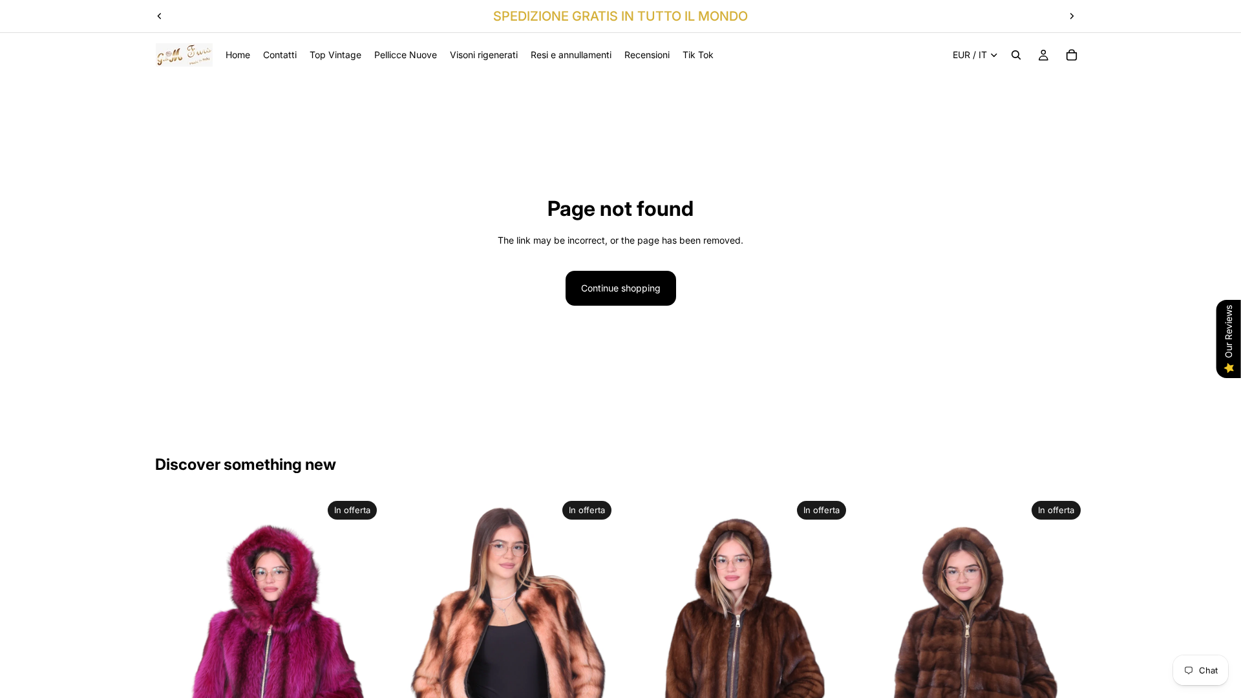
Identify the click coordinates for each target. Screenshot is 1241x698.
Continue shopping (621, 287)
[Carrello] (1071, 55)
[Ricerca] (1016, 55)
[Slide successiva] (1071, 16)
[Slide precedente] (159, 16)
